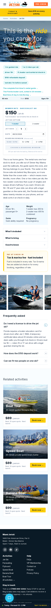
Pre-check (41, 4)
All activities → (9, 580)
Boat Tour (7, 576)
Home (5, 18)
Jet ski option (12, 120)
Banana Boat (8, 573)
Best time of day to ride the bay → (17, 95)
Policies (30, 570)
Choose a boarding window (25, 147)
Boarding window (19, 138)
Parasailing (7, 563)
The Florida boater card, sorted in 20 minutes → (23, 92)
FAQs (29, 559)
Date (7, 134)
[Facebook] (10, 549)
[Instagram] (5, 549)
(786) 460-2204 (18, 589)
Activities (13, 18)
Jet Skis (9, 129)
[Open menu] (4, 4)
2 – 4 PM (39, 142)
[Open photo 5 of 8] (25, 292)
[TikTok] (16, 549)
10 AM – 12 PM (12, 142)
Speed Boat (8, 570)
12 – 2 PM (25, 142)
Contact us (31, 566)
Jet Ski (5, 559)
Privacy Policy (33, 573)
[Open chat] (9, 598)
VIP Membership (34, 563)
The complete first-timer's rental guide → (20, 88)
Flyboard (6, 566)
